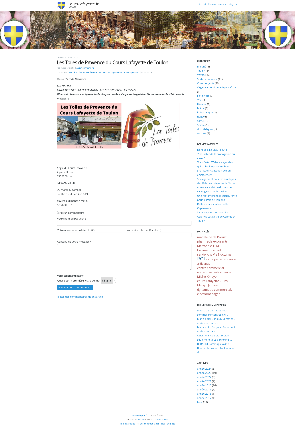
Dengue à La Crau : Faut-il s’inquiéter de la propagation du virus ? (216, 154)
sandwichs (204, 254)
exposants (220, 241)
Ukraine (201, 104)
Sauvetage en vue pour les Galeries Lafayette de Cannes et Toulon (216, 216)
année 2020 (204, 385)
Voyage (201, 75)
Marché (72, 72)
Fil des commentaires (148, 423)
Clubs (224, 281)
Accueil (202, 4)
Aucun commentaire (85, 68)
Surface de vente (90, 72)
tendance (229, 259)
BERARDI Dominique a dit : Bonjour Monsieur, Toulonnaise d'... (215, 348)
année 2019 (204, 389)
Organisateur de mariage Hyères (125, 72)
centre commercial (210, 268)
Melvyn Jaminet (208, 285)
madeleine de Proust (211, 237)
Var (199, 100)
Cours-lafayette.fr (83, 3)
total (200, 402)
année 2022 (204, 377)
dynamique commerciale (214, 289)
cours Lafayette (208, 281)
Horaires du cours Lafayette (223, 4)
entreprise (204, 272)
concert (201, 133)
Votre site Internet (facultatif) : (145, 230)
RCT (201, 259)
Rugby (201, 116)
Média (201, 108)
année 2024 (204, 368)
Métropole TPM (208, 246)
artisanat (203, 263)
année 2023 (204, 372)
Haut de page (168, 423)
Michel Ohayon (207, 276)
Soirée (201, 125)
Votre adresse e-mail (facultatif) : (76, 230)
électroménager (208, 294)
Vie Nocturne (222, 254)
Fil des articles (127, 423)
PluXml (141, 419)
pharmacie (204, 241)
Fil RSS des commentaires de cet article (80, 296)
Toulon (79, 72)
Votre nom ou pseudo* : (71, 218)
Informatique (205, 112)
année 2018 (204, 393)
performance (221, 272)
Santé (200, 121)
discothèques (205, 129)
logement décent (209, 250)
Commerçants (104, 72)
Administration (161, 419)
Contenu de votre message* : (74, 241)
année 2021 (204, 381)
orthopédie (214, 259)
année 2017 (204, 398)
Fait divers (203, 95)
